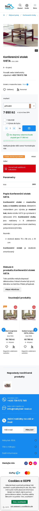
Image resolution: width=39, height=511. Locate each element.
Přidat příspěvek (12, 289)
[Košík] (27, 5)
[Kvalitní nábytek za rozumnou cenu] (4, 15)
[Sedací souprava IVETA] (10, 315)
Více (24, 84)
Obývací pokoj (14, 15)
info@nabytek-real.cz (19, 408)
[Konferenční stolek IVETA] (7, 385)
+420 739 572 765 (19, 75)
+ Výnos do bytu (13, 123)
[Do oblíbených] (7, 347)
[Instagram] (35, 463)
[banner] (9, 7)
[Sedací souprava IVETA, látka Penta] (29, 315)
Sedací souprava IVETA (10, 332)
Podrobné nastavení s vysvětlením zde (19, 506)
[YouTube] (30, 463)
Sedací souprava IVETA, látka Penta (28, 332)
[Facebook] (26, 463)
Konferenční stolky (29, 15)
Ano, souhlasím (19, 502)
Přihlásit (30, 430)
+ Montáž (10, 120)
